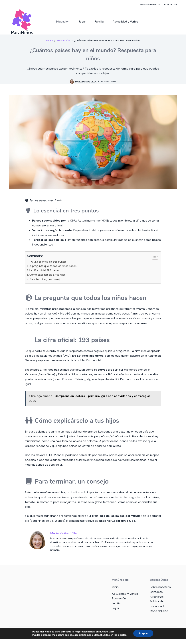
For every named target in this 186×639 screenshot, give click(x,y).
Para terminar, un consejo (45, 279)
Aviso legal (156, 597)
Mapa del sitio (159, 611)
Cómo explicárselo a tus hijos (47, 274)
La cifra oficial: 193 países (44, 270)
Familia (99, 21)
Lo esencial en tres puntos (50, 261)
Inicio (115, 587)
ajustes (122, 635)
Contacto (170, 4)
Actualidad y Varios (125, 21)
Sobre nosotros (150, 4)
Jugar (82, 21)
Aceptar (143, 633)
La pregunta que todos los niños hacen (52, 266)
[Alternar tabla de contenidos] (153, 256)
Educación (62, 21)
